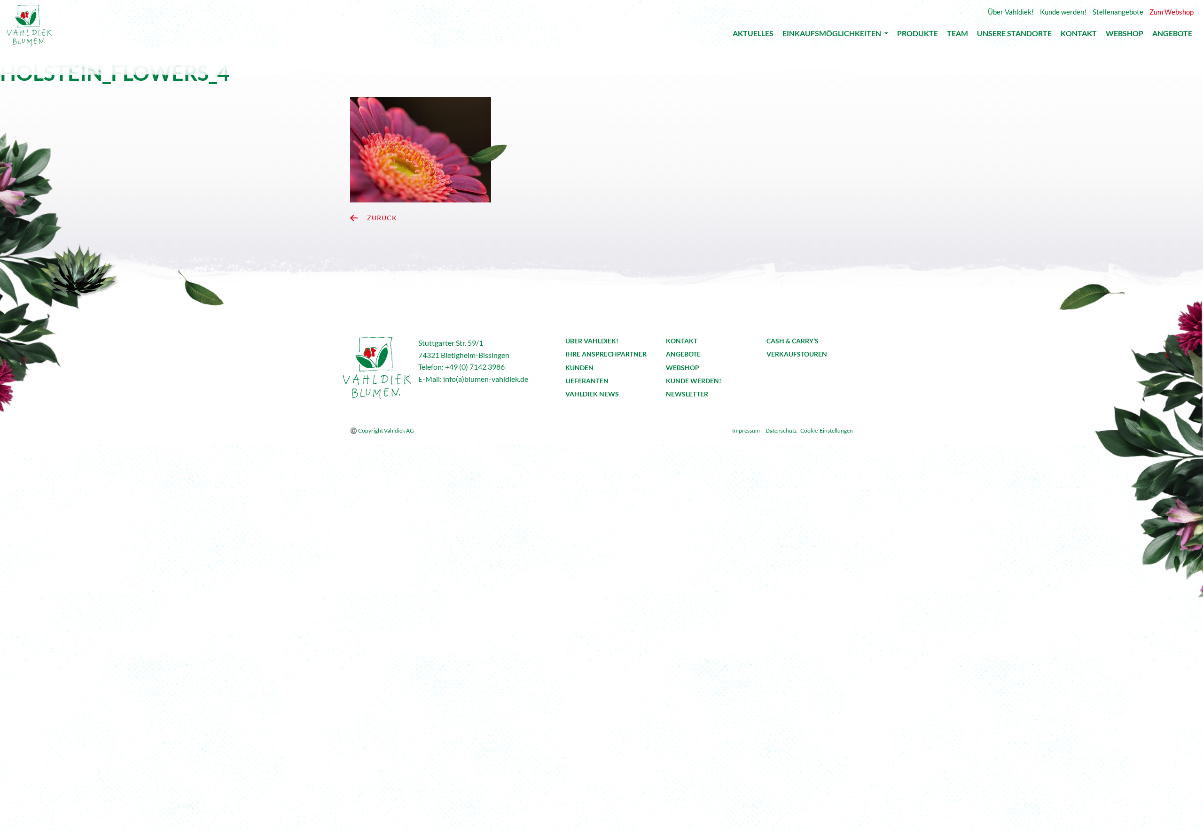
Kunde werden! (693, 381)
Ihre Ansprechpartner (606, 354)
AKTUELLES (753, 35)
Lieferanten (587, 381)
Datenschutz (781, 430)
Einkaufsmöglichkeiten (832, 35)
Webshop (1124, 35)
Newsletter (687, 394)
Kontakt (1079, 35)
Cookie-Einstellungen (826, 430)
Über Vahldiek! (591, 341)
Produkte (917, 35)
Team (957, 35)
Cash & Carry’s (792, 341)
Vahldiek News (592, 394)
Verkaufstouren (796, 354)
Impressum (746, 430)
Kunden (579, 368)
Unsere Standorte (1014, 35)
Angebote (1172, 35)
